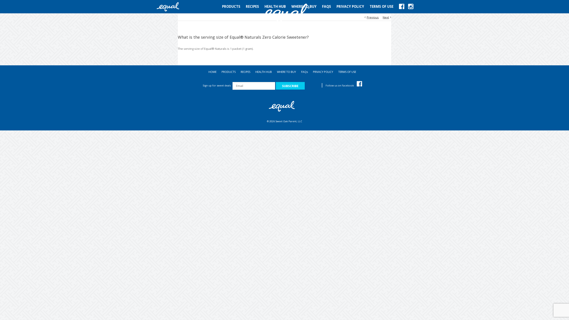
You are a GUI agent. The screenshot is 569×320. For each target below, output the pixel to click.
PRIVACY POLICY (323, 72)
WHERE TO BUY (286, 72)
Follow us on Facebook (340, 85)
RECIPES (245, 72)
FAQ (304, 72)
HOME (212, 72)
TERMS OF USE (347, 72)
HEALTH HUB (263, 72)
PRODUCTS (229, 72)
